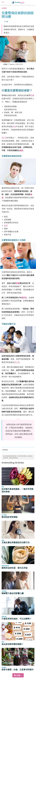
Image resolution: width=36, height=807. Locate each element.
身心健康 (4, 515)
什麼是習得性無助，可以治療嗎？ (17, 618)
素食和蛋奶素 (5, 565)
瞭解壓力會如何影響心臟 (13, 593)
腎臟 (32, 95)
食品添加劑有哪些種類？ (13, 644)
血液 (14, 126)
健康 (3, 540)
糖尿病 (24, 297)
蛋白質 (4, 138)
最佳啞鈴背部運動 (10, 517)
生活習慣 (4, 8)
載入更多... (18, 675)
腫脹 (21, 150)
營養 (3, 487)
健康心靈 (4, 616)
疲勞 (6, 226)
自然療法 (4, 667)
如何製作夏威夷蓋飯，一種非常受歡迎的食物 (18, 490)
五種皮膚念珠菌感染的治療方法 (16, 542)
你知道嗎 (4, 591)
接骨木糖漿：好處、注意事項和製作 (18, 669)
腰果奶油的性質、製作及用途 (15, 568)
